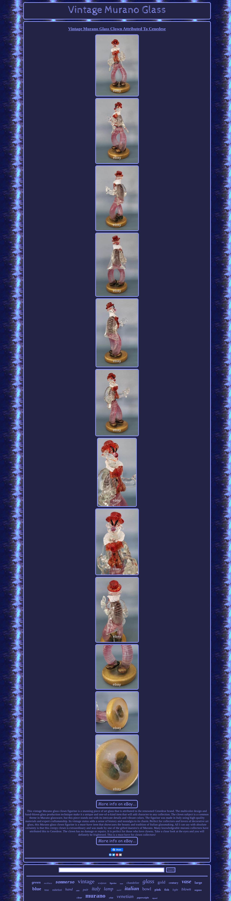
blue (36, 888)
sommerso (64, 882)
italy (96, 888)
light (175, 889)
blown (186, 889)
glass (148, 881)
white (111, 898)
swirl (119, 890)
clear (79, 897)
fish (166, 889)
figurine (113, 883)
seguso (198, 890)
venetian (125, 896)
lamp (108, 888)
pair (85, 889)
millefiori (57, 889)
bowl (146, 888)
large (198, 882)
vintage (86, 881)
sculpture (102, 883)
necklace (48, 883)
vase (186, 881)
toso (46, 889)
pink (158, 889)
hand (69, 889)
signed (154, 898)
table (77, 891)
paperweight (143, 897)
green (36, 882)
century (173, 882)
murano (95, 895)
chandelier (132, 882)
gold (161, 882)
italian (132, 888)
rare (121, 884)
